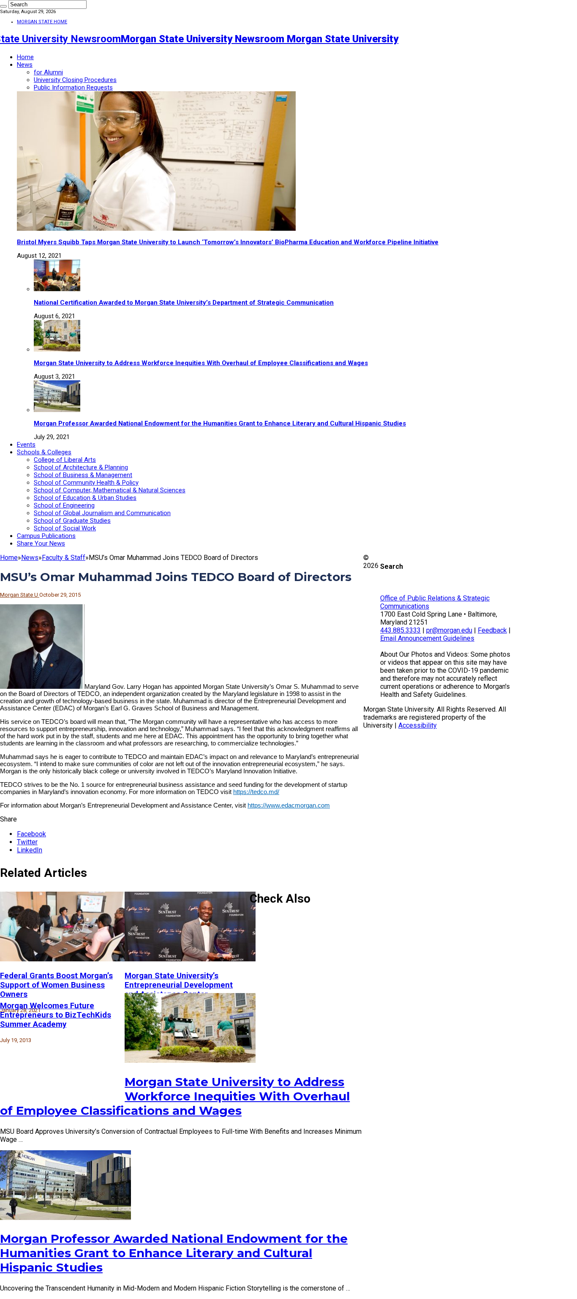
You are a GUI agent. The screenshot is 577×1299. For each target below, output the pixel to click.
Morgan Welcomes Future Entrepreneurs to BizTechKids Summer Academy (55, 1015)
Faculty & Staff (63, 558)
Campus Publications (46, 536)
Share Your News (41, 543)
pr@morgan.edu (449, 630)
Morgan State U (19, 595)
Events (26, 444)
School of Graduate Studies (72, 520)
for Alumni (48, 72)
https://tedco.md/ (256, 791)
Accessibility (417, 725)
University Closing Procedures (75, 80)
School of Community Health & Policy (86, 482)
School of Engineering (64, 505)
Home (25, 57)
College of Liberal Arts (65, 460)
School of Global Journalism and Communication (102, 513)
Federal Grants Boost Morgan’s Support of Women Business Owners (56, 985)
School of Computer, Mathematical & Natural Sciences (109, 490)
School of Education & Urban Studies (85, 498)
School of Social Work (65, 528)
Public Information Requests (73, 87)
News (25, 64)
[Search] (3, 6)
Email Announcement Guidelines (427, 638)
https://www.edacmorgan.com (289, 805)
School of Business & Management (83, 475)
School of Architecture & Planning (81, 467)
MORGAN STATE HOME (42, 22)
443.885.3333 (400, 630)
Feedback (492, 630)
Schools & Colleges (44, 452)
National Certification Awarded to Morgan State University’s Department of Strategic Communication (184, 302)
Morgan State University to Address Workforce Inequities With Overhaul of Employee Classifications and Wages (201, 363)
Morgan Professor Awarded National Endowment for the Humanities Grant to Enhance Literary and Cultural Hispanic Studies (220, 423)
